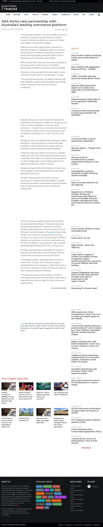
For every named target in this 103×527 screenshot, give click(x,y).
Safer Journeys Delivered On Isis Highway (84, 184)
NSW (51, 490)
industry (62, 326)
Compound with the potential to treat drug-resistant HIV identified (85, 113)
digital (38, 326)
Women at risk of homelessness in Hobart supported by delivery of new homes (85, 160)
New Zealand (40, 504)
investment (35, 328)
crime (47, 507)
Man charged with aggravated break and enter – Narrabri (85, 68)
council (38, 497)
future (57, 326)
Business (45, 14)
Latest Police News (76, 504)
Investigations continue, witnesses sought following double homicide (84, 173)
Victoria (57, 490)
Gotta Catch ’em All (80, 238)
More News (86, 448)
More (16, 505)
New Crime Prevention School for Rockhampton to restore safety (85, 382)
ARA (26, 324)
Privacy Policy (88, 525)
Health (76, 14)
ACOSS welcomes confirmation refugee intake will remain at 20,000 (86, 410)
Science (54, 14)
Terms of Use (78, 525)
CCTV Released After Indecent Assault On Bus (85, 421)
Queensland (49, 493)
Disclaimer (97, 525)
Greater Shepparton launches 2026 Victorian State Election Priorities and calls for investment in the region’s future (85, 276)
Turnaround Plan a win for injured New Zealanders (83, 140)
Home (8, 14)
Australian (38, 324)
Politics (36, 14)
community (39, 490)
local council (40, 493)
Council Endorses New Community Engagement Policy (86, 430)
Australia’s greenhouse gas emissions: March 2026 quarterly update (84, 371)
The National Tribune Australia (16, 525)
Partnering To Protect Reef (84, 288)
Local (26, 14)
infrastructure (25, 328)
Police (47, 490)
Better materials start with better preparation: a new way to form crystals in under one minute (85, 345)
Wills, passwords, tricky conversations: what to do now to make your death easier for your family (85, 315)
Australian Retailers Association (53, 324)
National (16, 14)
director (44, 326)
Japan (41, 328)
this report (49, 232)
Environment (40, 500)
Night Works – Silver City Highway (82, 246)
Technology (65, 14)
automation (24, 326)
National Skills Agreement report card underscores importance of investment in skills (84, 88)
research (57, 328)
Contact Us (69, 525)
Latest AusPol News (76, 510)
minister (51, 497)
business (32, 326)
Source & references (58, 288)
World (91, 14)
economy (50, 326)
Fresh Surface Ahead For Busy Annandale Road (85, 230)
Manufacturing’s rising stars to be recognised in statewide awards (85, 101)
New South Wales (60, 497)
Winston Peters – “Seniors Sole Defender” (85, 149)
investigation (57, 504)
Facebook (95, 486)
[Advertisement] (64, 7)
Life (83, 14)
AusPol (44, 497)
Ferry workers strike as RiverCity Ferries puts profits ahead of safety (86, 57)
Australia (31, 324)
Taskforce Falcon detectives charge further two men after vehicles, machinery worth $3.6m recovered (85, 358)
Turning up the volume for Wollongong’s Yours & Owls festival (84, 441)
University (58, 493)
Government (47, 486)
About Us (60, 525)
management (48, 328)
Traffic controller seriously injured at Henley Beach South (58, 1)
